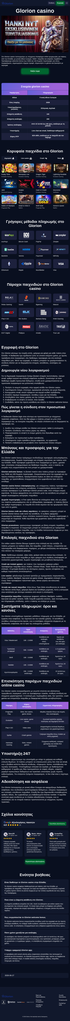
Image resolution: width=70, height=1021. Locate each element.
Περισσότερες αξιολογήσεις (35, 861)
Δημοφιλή (7, 158)
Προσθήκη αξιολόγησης (57, 823)
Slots (59, 158)
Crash (42, 158)
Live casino (25, 158)
